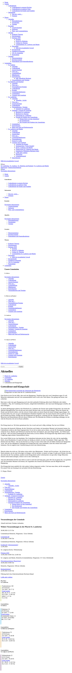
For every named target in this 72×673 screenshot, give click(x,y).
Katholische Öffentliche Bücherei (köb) (27, 151)
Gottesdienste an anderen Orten (21, 9)
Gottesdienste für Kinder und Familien (23, 11)
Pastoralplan (15, 54)
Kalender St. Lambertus (23, 109)
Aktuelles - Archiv (21, 100)
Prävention (15, 46)
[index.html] (3, 169)
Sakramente (11, 12)
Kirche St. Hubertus (22, 41)
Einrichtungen (16, 76)
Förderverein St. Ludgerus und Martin (27, 149)
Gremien (10, 56)
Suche (21, 366)
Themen (10, 33)
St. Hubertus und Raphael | (26, 166)
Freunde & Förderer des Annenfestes (27, 117)
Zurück (3, 477)
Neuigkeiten (15, 22)
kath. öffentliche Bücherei (23, 78)
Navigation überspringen (8, 171)
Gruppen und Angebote (19, 95)
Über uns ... (15, 71)
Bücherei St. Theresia (22, 114)
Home (6, 2)
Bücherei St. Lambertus (23, 112)
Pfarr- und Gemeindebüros (20, 31)
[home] (3, 164)
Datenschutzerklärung (14, 167)
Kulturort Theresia (17, 34)
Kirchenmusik (16, 49)
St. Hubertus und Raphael (16, 82)
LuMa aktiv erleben (21, 153)
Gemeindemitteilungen (18, 92)
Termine (14, 24)
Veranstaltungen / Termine (19, 107)
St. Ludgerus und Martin (15, 129)
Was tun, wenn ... (17, 14)
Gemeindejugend (21, 156)
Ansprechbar (16, 134)
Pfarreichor (19, 154)
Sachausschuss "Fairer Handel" (25, 146)
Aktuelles (11, 19)
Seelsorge (15, 29)
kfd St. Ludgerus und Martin (24, 147)
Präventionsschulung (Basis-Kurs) (11, 561)
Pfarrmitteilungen (17, 21)
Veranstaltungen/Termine (19, 87)
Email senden (6, 591)
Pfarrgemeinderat (17, 58)
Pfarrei (6, 17)
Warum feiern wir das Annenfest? (29, 119)
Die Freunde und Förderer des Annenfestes (32, 122)
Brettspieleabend (6, 569)
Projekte (18, 39)
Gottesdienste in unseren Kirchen (22, 7)
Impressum (4, 167)
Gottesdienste (12, 5)
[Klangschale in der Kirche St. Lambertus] (22, 390)
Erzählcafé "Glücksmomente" (9, 545)
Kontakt (14, 90)
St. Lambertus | (5, 166)
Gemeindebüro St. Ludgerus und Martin (27, 44)
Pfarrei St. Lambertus (10, 376)
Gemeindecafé (5, 537)
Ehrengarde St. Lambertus (23, 115)
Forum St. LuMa (17, 141)
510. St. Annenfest (17, 53)
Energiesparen (16, 36)
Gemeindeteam (16, 73)
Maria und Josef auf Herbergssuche (22, 127)
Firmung (14, 16)
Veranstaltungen (16, 139)
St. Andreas (11, 65)
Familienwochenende (18, 51)
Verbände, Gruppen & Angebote (21, 110)
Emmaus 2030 (16, 38)
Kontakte (11, 26)
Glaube (6, 4)
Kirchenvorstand (17, 60)
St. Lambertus (12, 97)
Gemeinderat (16, 93)
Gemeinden (7, 63)
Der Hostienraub (24, 120)
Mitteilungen (16, 75)
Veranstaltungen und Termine (20, 80)
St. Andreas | (14, 166)
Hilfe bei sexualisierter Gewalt (25, 48)
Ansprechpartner (17, 27)
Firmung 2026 (5, 553)
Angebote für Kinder (22, 144)
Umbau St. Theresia (22, 43)
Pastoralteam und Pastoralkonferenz (22, 61)
